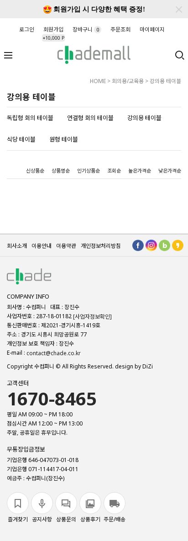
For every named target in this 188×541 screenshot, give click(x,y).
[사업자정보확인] (92, 316)
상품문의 (66, 519)
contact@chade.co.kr (53, 353)
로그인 (26, 29)
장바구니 (86, 29)
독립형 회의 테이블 (30, 117)
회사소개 (17, 246)
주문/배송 (114, 519)
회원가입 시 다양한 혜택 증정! (98, 9)
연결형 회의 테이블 (90, 117)
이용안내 (41, 246)
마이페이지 (152, 29)
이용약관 (66, 246)
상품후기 (90, 519)
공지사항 (42, 519)
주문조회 (120, 29)
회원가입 (53, 32)
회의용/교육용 (128, 81)
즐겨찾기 (18, 519)
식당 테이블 (21, 139)
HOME (98, 81)
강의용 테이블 (165, 81)
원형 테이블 (63, 139)
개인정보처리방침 (101, 246)
